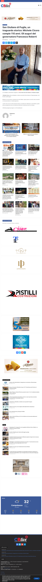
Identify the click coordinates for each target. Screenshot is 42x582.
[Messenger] (14, 43)
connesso (8, 223)
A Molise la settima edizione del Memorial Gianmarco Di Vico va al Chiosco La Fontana (20, 167)
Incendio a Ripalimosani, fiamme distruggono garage (19, 432)
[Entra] (38, 5)
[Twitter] (6, 43)
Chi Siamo (2, 572)
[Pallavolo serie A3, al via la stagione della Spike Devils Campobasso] (6, 408)
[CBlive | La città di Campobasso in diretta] (6, 5)
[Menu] (40, 5)
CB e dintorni (5, 24)
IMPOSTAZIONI (4, 580)
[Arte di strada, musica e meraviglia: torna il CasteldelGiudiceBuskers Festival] (21, 191)
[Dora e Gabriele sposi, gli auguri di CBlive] (6, 413)
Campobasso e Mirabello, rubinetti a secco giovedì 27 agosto (20, 401)
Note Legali (3, 573)
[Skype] (11, 43)
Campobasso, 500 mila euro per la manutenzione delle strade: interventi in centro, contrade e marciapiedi (22, 0)
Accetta (36, 578)
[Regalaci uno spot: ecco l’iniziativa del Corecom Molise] (6, 448)
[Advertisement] (21, 12)
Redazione (6, 39)
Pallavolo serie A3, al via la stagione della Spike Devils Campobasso (21, 406)
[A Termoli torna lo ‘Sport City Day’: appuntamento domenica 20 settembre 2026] (21, 147)
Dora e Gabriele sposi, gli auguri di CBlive (17, 411)
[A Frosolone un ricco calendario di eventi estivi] (33, 191)
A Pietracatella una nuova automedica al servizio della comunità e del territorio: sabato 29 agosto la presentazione (8, 153)
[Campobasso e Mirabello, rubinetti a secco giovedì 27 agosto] (6, 403)
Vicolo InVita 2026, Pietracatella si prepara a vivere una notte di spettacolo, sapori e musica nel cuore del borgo (33, 182)
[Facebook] (4, 43)
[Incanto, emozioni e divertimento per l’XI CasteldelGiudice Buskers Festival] (21, 176)
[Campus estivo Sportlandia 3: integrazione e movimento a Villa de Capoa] (6, 384)
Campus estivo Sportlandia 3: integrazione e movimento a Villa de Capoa (22, 382)
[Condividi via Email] (17, 43)
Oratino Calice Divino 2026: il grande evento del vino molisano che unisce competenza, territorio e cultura (33, 168)
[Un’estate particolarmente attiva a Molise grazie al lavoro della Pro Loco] (33, 147)
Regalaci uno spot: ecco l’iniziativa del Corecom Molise (19, 446)
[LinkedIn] (9, 43)
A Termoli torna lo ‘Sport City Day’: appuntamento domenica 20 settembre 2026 (20, 152)
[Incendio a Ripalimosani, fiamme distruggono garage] (6, 434)
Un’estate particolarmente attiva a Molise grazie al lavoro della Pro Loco (33, 152)
